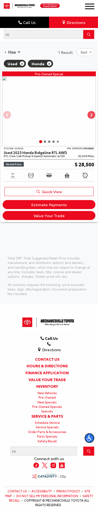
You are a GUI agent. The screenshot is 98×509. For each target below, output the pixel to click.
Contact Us (47, 359)
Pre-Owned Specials (47, 406)
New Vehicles (47, 393)
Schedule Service (47, 422)
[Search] (88, 34)
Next (91, 115)
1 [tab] (40, 141)
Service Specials (47, 427)
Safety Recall (47, 441)
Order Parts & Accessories (47, 432)
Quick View (52, 191)
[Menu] (89, 7)
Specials (47, 411)
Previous (7, 115)
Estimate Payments (49, 204)
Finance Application (47, 372)
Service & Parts (47, 416)
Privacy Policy (68, 491)
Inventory (47, 386)
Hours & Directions (47, 366)
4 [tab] (53, 141)
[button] (89, 438)
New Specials (47, 402)
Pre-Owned (47, 397)
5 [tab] (58, 142)
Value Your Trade (49, 215)
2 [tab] (45, 141)
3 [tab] (49, 141)
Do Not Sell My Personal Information (47, 496)
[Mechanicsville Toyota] (20, 4)
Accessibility (41, 491)
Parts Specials (47, 436)
